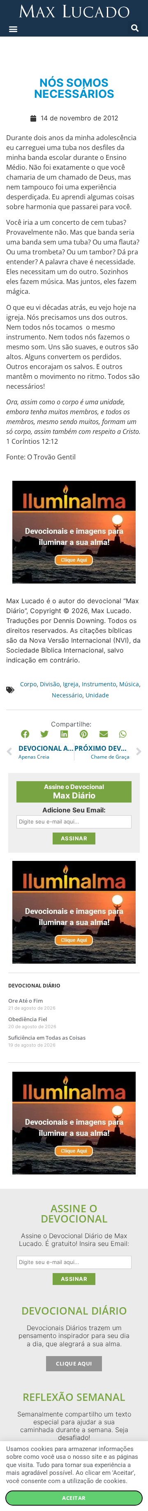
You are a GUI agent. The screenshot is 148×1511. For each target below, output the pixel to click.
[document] (74, 755)
